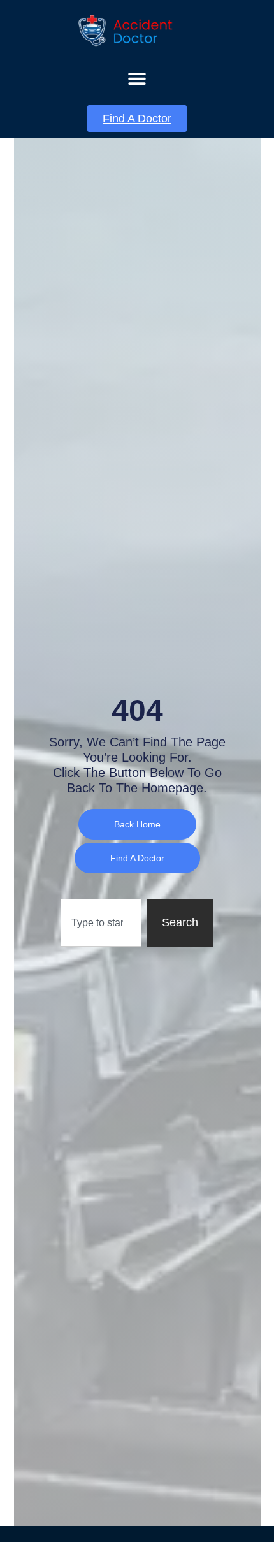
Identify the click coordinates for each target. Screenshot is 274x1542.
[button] (137, 78)
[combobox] (101, 923)
